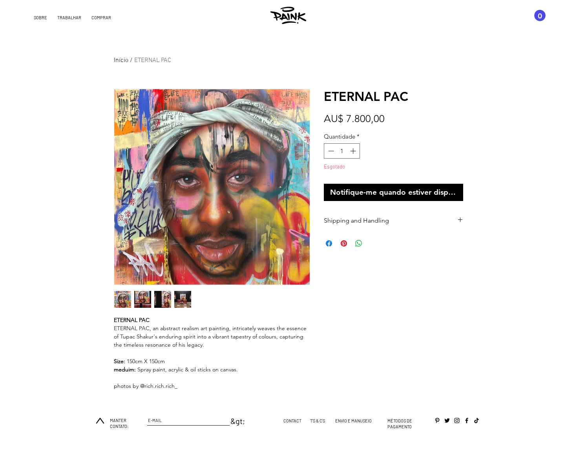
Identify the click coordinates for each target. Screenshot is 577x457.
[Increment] (354, 151)
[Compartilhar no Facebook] (329, 243)
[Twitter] (447, 420)
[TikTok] (476, 420)
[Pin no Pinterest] (344, 243)
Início (121, 60)
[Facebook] (466, 420)
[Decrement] (330, 151)
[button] (540, 15)
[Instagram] (456, 420)
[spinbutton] (342, 151)
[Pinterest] (437, 420)
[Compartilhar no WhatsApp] (358, 243)
